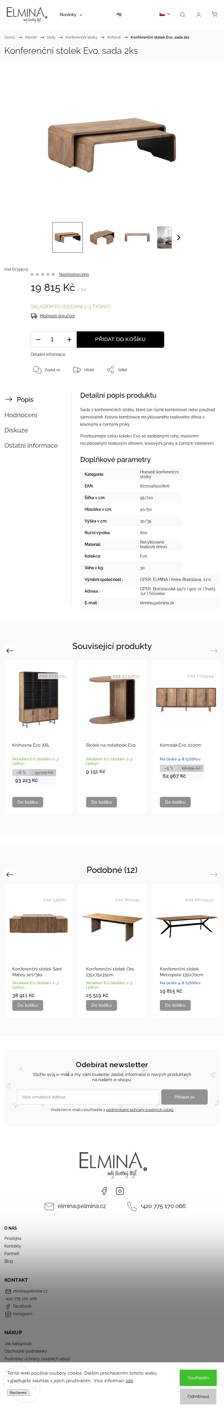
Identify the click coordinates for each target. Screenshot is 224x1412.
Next (215, 650)
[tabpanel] (39, 737)
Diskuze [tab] (16, 430)
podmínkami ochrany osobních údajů (140, 1110)
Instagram (120, 1191)
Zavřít (204, 389)
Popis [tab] (25, 399)
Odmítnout (198, 1396)
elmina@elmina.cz (82, 1206)
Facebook (104, 1191)
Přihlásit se (184, 1097)
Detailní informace (48, 354)
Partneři (11, 1253)
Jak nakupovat (18, 1343)
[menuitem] (71, 14)
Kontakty (12, 1246)
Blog (8, 1261)
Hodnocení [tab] (20, 415)
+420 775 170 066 (163, 1206)
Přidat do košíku (120, 339)
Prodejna (12, 1238)
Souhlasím (198, 1377)
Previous (10, 650)
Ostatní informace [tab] (31, 445)
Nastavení (18, 1392)
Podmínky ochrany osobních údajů (37, 1358)
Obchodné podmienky (25, 1351)
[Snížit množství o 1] (38, 339)
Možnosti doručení (57, 316)
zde (130, 1380)
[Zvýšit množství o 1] (69, 339)
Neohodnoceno (74, 274)
